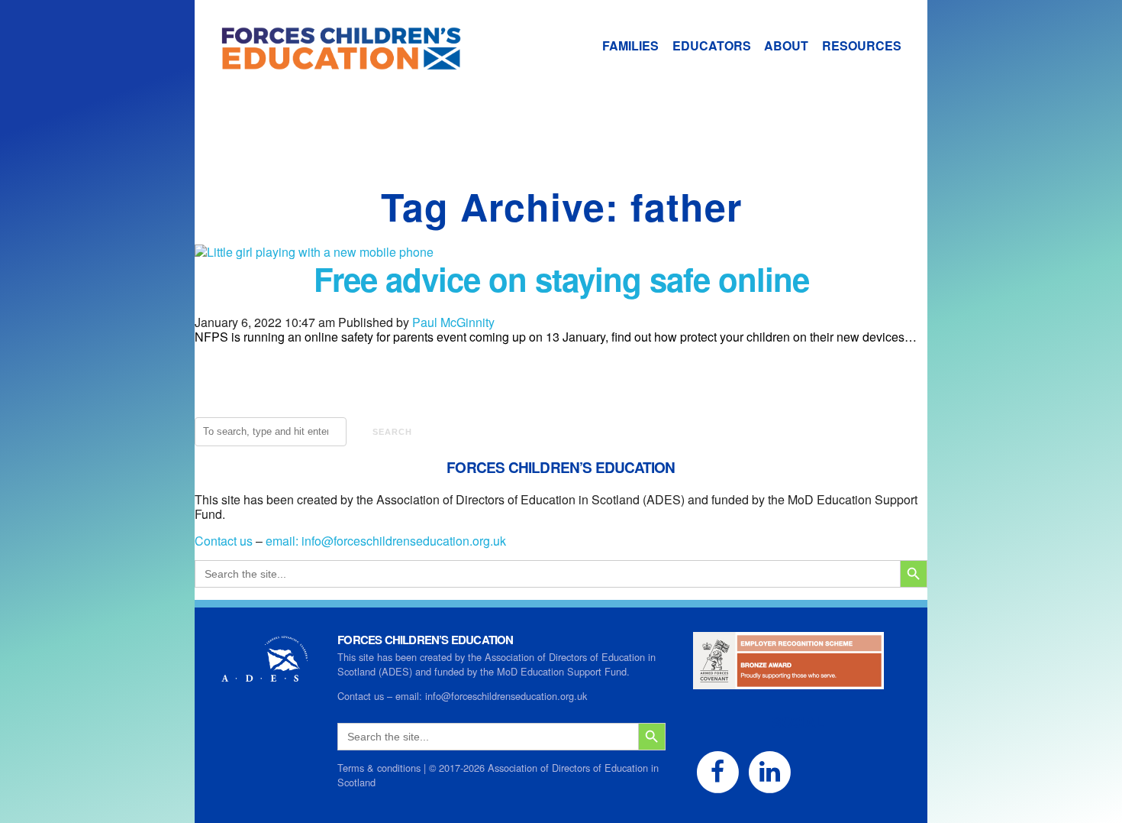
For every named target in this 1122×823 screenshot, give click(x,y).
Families (630, 45)
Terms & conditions (379, 767)
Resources (861, 45)
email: (283, 540)
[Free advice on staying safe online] (314, 252)
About (786, 45)
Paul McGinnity (453, 322)
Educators (711, 45)
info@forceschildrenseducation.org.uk (403, 540)
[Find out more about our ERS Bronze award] (788, 682)
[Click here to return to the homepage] (328, 63)
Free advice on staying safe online (561, 279)
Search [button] (392, 431)
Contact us (224, 540)
